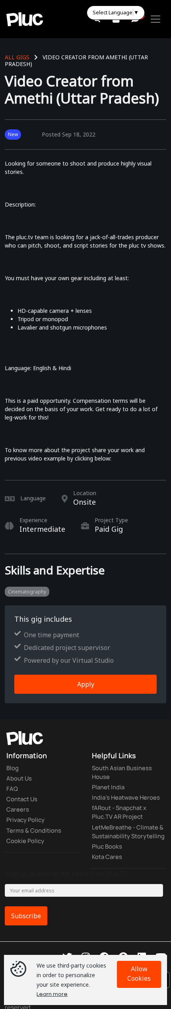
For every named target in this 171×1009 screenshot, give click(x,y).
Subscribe (26, 933)
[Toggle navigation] (155, 19)
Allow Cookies (139, 973)
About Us (20, 779)
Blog (13, 768)
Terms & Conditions (35, 835)
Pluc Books (108, 862)
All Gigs (17, 57)
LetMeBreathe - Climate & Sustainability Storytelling (127, 841)
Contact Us (23, 801)
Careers (18, 812)
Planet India (109, 789)
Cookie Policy (26, 846)
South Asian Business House (124, 773)
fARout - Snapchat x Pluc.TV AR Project (122, 816)
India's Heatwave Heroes (128, 800)
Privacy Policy (27, 824)
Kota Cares (108, 873)
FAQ (12, 790)
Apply (85, 684)
